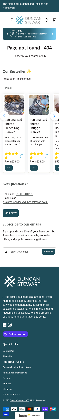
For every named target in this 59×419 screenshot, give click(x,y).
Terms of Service (11, 394)
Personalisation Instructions (17, 367)
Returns (7, 383)
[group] (29, 33)
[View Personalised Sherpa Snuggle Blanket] (39, 105)
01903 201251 (24, 194)
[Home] (29, 19)
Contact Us (8, 351)
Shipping (7, 389)
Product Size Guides (13, 361)
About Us (7, 356)
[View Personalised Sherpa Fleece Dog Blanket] (14, 105)
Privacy (6, 378)
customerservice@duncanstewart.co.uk (25, 202)
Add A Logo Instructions (15, 372)
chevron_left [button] (8, 34)
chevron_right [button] (53, 34)
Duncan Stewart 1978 (19, 400)
